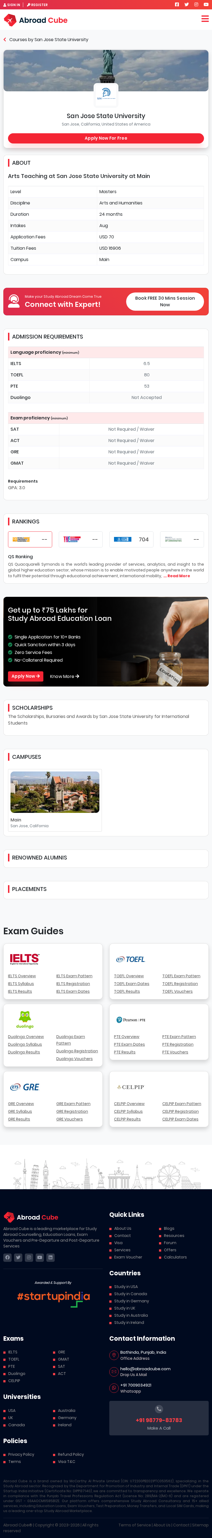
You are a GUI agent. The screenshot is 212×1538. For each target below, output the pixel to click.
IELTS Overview (22, 976)
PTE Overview (126, 1036)
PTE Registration (178, 1044)
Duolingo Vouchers (74, 1058)
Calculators (175, 1257)
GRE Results (19, 1119)
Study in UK (124, 1308)
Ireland (64, 1425)
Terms (14, 1461)
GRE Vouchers (69, 1119)
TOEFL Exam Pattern (181, 976)
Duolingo (16, 1373)
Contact (122, 1235)
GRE (61, 1352)
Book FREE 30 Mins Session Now (165, 301)
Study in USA (126, 1286)
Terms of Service (134, 1525)
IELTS (12, 1352)
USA (11, 1410)
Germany (67, 1417)
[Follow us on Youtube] (206, 4)
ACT (62, 1373)
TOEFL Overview (129, 976)
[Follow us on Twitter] (186, 4)
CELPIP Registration (180, 1111)
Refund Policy (71, 1454)
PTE (11, 1366)
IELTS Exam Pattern (74, 976)
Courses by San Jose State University (48, 39)
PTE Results (125, 1052)
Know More (63, 676)
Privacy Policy (21, 1454)
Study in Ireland (129, 1322)
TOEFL (13, 1359)
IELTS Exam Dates (73, 991)
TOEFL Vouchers (177, 991)
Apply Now (24, 676)
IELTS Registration (73, 983)
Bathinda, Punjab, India (143, 1352)
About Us (122, 1228)
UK (10, 1417)
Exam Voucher (128, 1257)
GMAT (63, 1359)
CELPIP (14, 1380)
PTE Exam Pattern (179, 1036)
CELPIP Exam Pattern (181, 1103)
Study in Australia (131, 1315)
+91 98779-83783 (159, 1420)
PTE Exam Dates (129, 1044)
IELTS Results (20, 991)
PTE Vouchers (175, 1052)
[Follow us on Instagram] (196, 4)
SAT (61, 1366)
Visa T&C (66, 1461)
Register (39, 4)
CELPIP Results (127, 1119)
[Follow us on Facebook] (177, 4)
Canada (16, 1425)
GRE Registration (72, 1111)
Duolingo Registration (77, 1051)
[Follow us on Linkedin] (50, 1258)
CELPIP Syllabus (128, 1111)
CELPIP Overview (129, 1103)
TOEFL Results (127, 991)
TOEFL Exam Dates (131, 983)
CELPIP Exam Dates (180, 1119)
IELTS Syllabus (21, 983)
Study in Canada (130, 1294)
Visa (118, 1243)
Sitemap (200, 1525)
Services (122, 1250)
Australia (66, 1410)
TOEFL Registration (180, 983)
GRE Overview (21, 1103)
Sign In (13, 4)
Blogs (169, 1228)
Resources (174, 1235)
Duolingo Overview (26, 1036)
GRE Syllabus (20, 1111)
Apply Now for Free (106, 138)
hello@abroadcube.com (145, 1369)
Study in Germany (131, 1301)
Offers (170, 1250)
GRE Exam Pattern (73, 1103)
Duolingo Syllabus (25, 1044)
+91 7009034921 (135, 1385)
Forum (170, 1243)
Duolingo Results (24, 1052)
